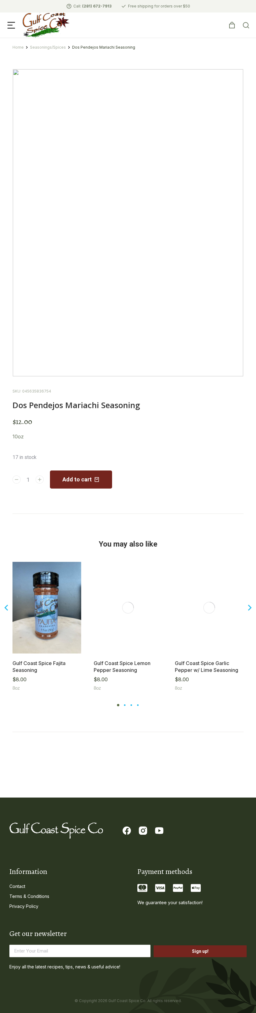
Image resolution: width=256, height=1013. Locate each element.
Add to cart (77, 479)
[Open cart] (232, 25)
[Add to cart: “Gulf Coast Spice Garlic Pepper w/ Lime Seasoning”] (237, 647)
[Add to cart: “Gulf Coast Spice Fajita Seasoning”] (75, 647)
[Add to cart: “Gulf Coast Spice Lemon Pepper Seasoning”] (156, 647)
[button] (11, 25)
